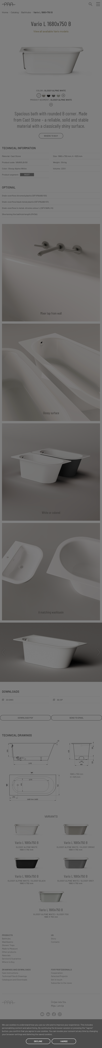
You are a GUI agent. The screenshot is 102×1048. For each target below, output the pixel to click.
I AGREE (64, 1041)
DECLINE (38, 1041)
